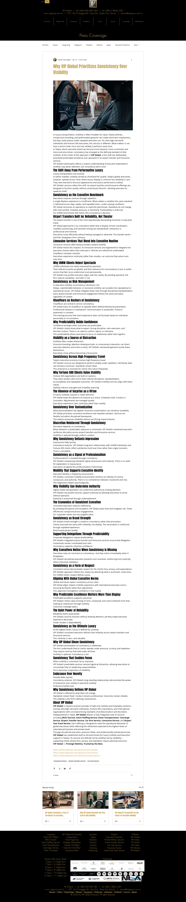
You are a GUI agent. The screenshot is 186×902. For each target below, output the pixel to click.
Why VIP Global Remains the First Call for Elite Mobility (92, 814)
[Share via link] (70, 768)
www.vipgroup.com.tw (53, 13)
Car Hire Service (93, 761)
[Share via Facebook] (54, 768)
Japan (109, 45)
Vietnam (99, 45)
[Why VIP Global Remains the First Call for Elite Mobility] (93, 800)
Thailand (89, 45)
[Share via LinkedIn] (65, 768)
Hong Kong (66, 45)
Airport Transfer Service (77, 761)
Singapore (78, 45)
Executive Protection (122, 45)
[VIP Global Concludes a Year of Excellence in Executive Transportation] (58, 800)
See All (141, 787)
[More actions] (131, 59)
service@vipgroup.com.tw (131, 13)
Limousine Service (60, 761)
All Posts (45, 45)
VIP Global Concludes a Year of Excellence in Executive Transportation (56, 814)
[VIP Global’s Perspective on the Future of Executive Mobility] (127, 800)
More (136, 45)
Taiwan (55, 45)
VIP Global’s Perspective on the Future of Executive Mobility (127, 814)
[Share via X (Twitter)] (59, 768)
